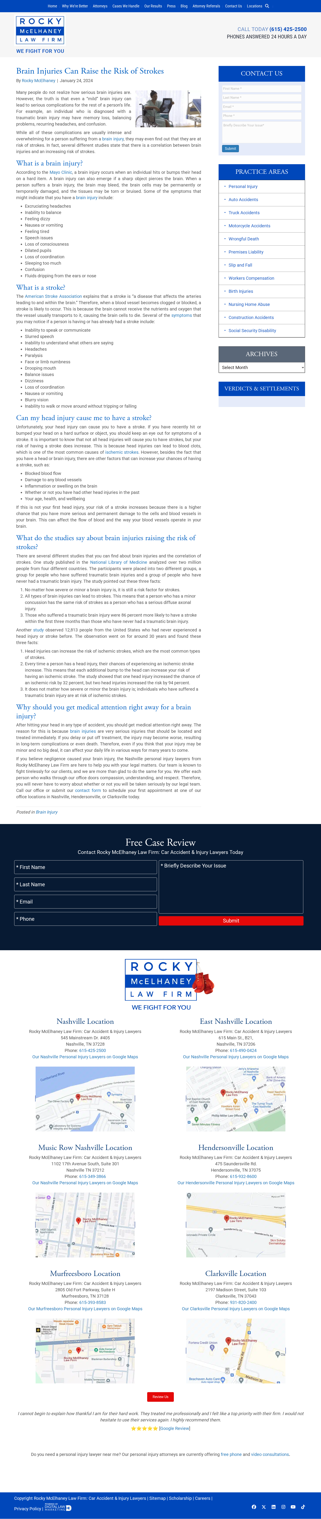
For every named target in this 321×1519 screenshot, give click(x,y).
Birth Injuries (241, 291)
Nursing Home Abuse (249, 304)
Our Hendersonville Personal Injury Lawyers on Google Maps (236, 1182)
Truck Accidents (244, 212)
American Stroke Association (53, 296)
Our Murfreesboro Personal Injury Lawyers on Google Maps (85, 1309)
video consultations (270, 1454)
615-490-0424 (243, 1050)
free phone (231, 1454)
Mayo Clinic (61, 172)
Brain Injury (46, 812)
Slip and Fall (240, 265)
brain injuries (83, 731)
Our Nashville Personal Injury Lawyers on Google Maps (85, 1056)
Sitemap (157, 1498)
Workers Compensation (251, 278)
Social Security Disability (252, 330)
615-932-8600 (243, 1176)
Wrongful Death (244, 238)
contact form (88, 790)
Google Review (174, 1428)
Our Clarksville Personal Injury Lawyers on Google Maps (236, 1309)
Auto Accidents (243, 199)
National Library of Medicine (118, 562)
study (38, 630)
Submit (230, 149)
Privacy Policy (27, 1509)
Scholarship (180, 1498)
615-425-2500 (92, 1050)
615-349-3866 (92, 1176)
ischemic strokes (121, 452)
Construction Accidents (251, 317)
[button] (268, 6)
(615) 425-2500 (288, 29)
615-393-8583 (92, 1302)
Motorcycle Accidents (249, 225)
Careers (202, 1498)
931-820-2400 (243, 1302)
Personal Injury (243, 186)
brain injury (112, 138)
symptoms (181, 315)
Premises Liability (246, 252)
